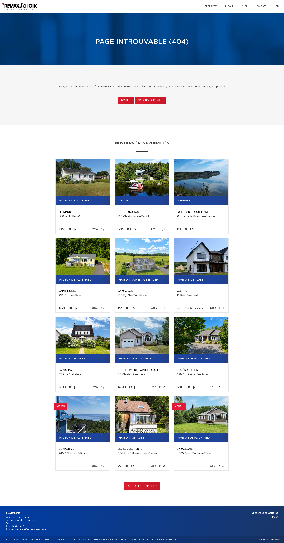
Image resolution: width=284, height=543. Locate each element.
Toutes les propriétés (142, 486)
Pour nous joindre (150, 100)
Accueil (126, 100)
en (277, 6)
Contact (262, 6)
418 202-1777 (17, 526)
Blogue (229, 6)
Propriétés (211, 6)
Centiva (275, 539)
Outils (245, 6)
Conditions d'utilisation (142, 540)
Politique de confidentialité (116, 540)
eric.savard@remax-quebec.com (30, 529)
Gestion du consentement (167, 540)
